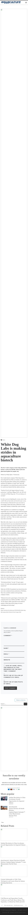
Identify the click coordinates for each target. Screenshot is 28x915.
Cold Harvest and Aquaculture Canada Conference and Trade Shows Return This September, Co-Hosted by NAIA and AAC (13, 900)
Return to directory (21, 700)
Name (6, 648)
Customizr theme (22, 912)
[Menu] (26, 2)
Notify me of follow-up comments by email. (13, 676)
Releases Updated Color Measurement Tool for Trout (13, 862)
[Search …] (25, 704)
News (3, 440)
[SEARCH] (12, 704)
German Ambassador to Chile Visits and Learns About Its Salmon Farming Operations (13, 881)
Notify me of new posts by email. (13, 682)
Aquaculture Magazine (10, 910)
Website (7, 659)
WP (8, 912)
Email (6, 654)
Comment (8, 635)
